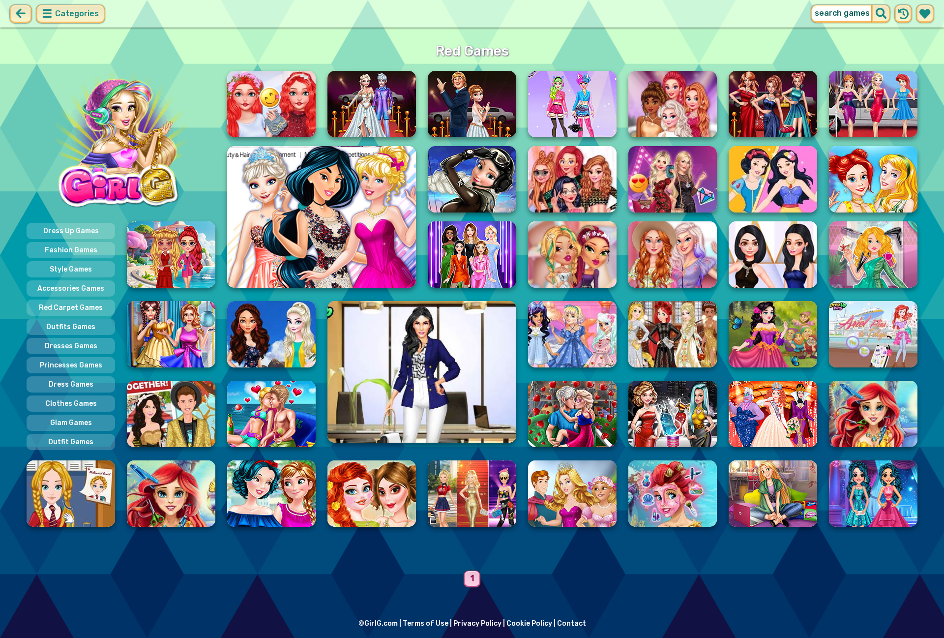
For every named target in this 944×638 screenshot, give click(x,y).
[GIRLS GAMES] (121, 142)
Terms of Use (425, 623)
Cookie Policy (529, 623)
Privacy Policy (477, 623)
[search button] (881, 14)
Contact (571, 623)
